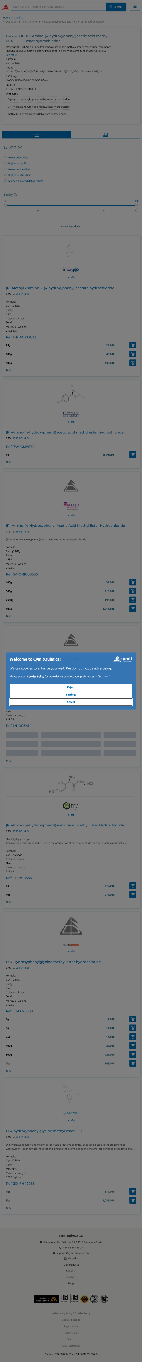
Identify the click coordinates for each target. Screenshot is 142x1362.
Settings (71, 694)
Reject (71, 687)
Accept (71, 701)
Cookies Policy (35, 676)
